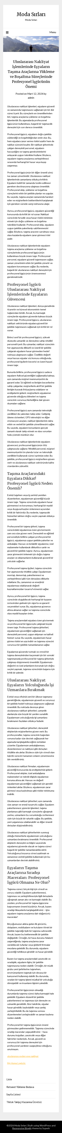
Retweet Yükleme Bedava (20, 1086)
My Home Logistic (16, 1063)
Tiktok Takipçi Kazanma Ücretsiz (24, 1102)
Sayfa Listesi (13, 1094)
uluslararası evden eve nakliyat (23, 1056)
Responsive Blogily (22, 1128)
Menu (52, 32)
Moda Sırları (31, 14)
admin (31, 97)
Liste (9, 1079)
